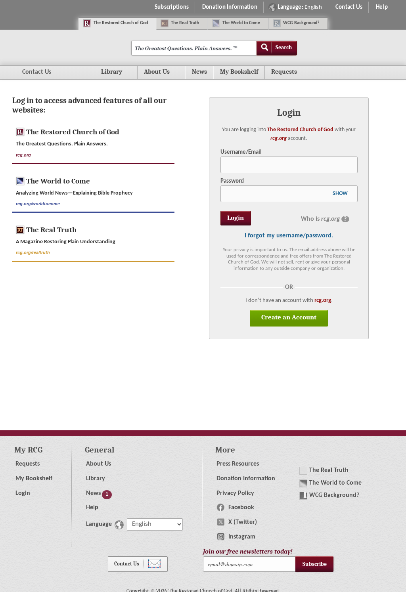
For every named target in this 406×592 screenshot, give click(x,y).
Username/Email (241, 152)
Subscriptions (172, 7)
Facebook (240, 507)
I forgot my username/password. (289, 236)
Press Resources (237, 464)
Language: (300, 7)
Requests (291, 73)
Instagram (241, 537)
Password (232, 181)
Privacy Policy (235, 493)
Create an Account (288, 317)
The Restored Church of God (300, 130)
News (199, 71)
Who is (324, 219)
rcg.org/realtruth (33, 252)
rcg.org (278, 138)
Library (95, 479)
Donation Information (229, 7)
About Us (98, 464)
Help (382, 7)
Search (284, 47)
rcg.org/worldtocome (38, 203)
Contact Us (349, 7)
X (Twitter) (242, 522)
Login (22, 493)
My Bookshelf (239, 71)
